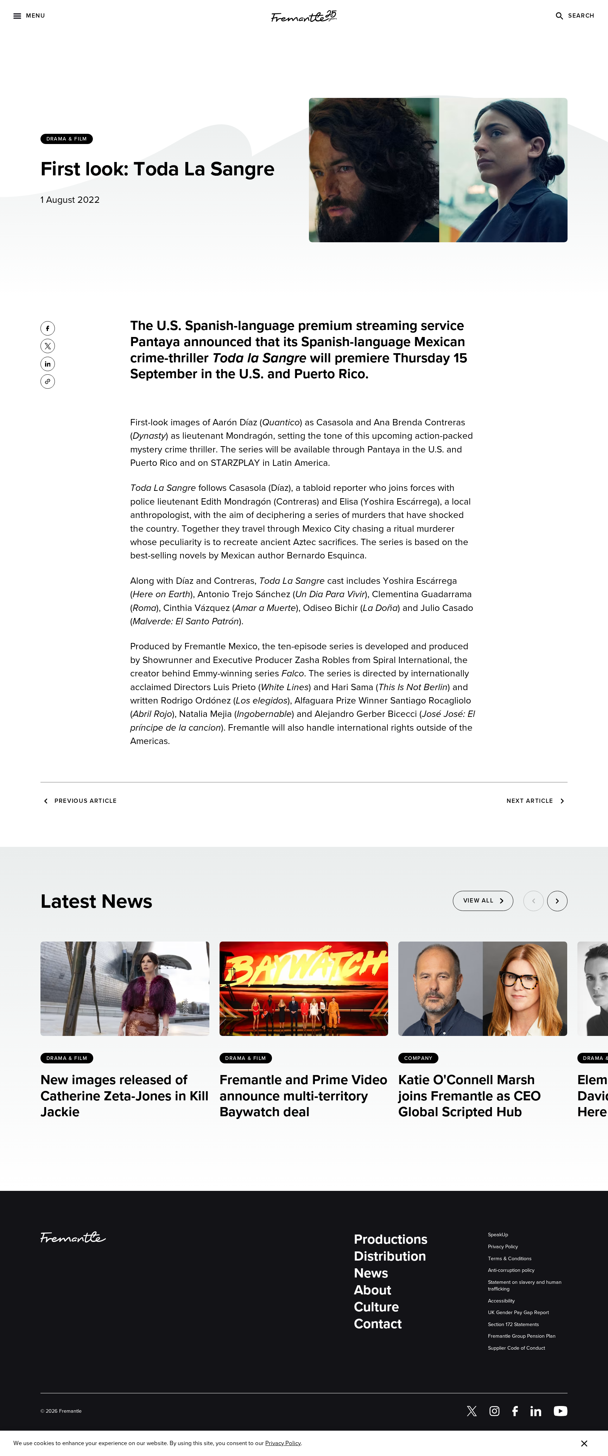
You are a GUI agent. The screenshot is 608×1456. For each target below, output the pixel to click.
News (371, 1273)
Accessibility (501, 1301)
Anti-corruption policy (511, 1270)
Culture (376, 1307)
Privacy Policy (503, 1246)
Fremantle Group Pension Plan (522, 1336)
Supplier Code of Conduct (516, 1348)
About (372, 1290)
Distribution (390, 1256)
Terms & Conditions (510, 1258)
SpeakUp (498, 1234)
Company (418, 1058)
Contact (378, 1324)
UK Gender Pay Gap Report (518, 1312)
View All (478, 900)
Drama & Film (66, 139)
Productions (391, 1239)
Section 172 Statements (513, 1324)
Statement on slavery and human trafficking (525, 1285)
